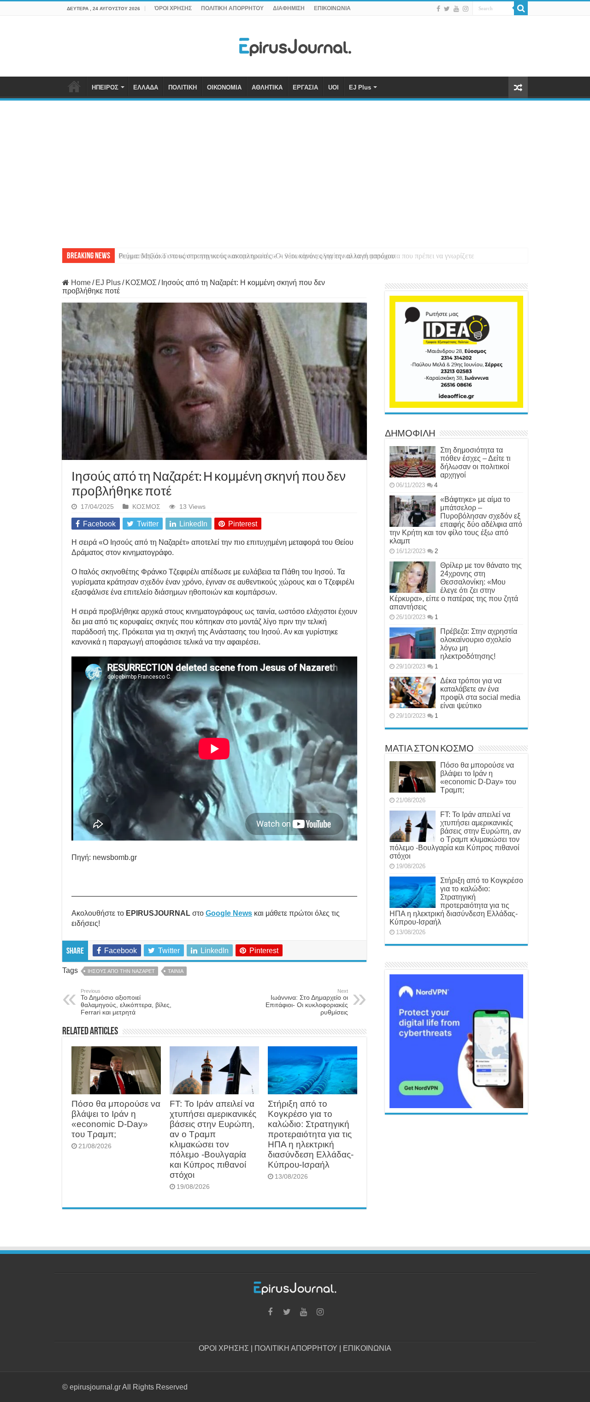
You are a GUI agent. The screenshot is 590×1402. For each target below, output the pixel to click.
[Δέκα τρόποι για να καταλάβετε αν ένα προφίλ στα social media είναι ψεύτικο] (412, 692)
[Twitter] (447, 8)
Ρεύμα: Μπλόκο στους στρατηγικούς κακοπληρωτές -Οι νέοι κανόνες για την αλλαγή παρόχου (256, 256)
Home (80, 282)
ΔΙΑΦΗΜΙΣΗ (289, 8)
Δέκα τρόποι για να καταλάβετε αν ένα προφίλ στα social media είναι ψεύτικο (480, 693)
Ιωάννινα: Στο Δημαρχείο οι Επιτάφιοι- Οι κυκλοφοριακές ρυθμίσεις (307, 1002)
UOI (333, 87)
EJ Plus (360, 87)
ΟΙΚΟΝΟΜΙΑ (224, 87)
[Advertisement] (295, 169)
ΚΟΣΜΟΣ (141, 282)
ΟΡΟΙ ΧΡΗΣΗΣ (224, 1348)
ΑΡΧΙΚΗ (74, 86)
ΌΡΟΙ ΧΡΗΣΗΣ (173, 8)
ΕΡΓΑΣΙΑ (305, 87)
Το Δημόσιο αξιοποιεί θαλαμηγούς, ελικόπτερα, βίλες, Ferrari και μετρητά (126, 1002)
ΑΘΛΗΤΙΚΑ (267, 87)
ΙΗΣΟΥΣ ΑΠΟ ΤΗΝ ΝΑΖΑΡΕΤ (121, 971)
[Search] (521, 8)
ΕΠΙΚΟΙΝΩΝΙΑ (332, 8)
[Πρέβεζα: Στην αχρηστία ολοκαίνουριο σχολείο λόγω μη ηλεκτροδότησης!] (412, 643)
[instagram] (465, 8)
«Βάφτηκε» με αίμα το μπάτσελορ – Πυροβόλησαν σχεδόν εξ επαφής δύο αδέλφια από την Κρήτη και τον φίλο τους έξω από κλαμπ (455, 520)
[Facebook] (438, 8)
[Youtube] (456, 8)
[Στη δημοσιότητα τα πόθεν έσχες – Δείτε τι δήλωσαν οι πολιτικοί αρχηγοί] (412, 461)
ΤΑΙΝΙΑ (175, 971)
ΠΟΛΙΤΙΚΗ (182, 87)
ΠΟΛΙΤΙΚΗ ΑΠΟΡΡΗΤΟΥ (232, 8)
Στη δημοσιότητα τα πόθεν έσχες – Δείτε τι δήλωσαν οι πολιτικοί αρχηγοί (475, 462)
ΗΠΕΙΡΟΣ (105, 87)
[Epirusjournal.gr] (295, 44)
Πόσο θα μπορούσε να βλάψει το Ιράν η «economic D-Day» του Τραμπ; (115, 1119)
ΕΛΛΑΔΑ (145, 87)
